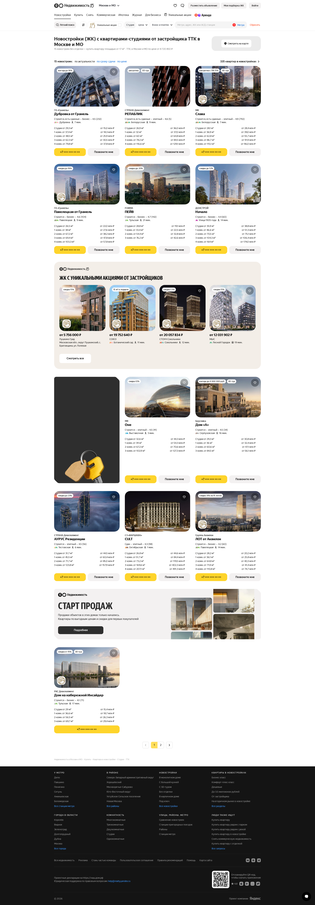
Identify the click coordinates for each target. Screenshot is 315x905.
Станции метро (167, 834)
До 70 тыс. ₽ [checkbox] (68, 423)
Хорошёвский (114, 782)
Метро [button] (240, 25)
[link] (255, 6)
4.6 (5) (168, 119)
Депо (57, 777)
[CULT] (157, 511)
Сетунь (58, 791)
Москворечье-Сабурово (120, 787)
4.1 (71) (80, 700)
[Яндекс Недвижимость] (74, 5)
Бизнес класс (219, 777)
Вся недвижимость (64, 860)
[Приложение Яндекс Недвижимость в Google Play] (247, 883)
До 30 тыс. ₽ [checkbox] (68, 413)
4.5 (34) (224, 430)
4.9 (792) (240, 119)
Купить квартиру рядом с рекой (229, 829)
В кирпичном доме (169, 796)
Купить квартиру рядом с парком (229, 824)
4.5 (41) (153, 430)
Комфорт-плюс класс (223, 782)
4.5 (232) (97, 119)
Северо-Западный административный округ (130, 777)
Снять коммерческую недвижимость (231, 839)
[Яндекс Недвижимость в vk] (248, 860)
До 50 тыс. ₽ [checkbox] (90, 413)
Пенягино (59, 787)
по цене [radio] (122, 61)
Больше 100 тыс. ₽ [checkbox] (72, 432)
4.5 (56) (83, 544)
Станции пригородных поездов (175, 824)
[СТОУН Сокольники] (182, 316)
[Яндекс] (255, 898)
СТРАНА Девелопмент (137, 110)
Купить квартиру (221, 820)
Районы (163, 829)
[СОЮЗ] (132, 316)
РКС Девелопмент (64, 691)
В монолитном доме (170, 777)
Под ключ (164, 801)
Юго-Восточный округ (119, 791)
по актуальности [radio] (85, 61)
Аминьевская (61, 796)
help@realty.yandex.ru (119, 881)
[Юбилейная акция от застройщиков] (203, 99)
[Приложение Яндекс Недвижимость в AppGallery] (252, 883)
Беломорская (61, 801)
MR (197, 110)
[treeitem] (63, 15)
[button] (182, 6)
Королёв (58, 820)
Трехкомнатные (115, 824)
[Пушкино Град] (82, 316)
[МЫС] (233, 316)
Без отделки (165, 791)
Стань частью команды (104, 860)
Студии (111, 834)
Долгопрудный (62, 834)
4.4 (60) (222, 217)
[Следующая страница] (169, 745)
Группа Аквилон (204, 535)
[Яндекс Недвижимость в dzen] (253, 860)
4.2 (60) (222, 544)
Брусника (200, 421)
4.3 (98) (149, 544)
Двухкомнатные (115, 829)
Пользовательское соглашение (136, 860)
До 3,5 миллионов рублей (225, 791)
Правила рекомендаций (170, 860)
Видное (58, 824)
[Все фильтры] (83, 25)
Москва (58, 843)
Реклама (83, 860)
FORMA (129, 208)
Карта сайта (206, 860)
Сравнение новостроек (171, 820)
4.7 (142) (152, 217)
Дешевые (217, 787)
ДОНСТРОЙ (202, 208)
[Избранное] (175, 6)
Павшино (59, 782)
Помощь (191, 860)
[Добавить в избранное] (114, 72)
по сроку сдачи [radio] (106, 61)
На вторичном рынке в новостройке (231, 801)
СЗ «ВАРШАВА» (133, 535)
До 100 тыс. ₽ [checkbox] (91, 423)
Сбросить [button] (255, 25)
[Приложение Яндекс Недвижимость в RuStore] (258, 883)
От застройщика (220, 796)
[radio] (161, 745)
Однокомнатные (115, 839)
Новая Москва (114, 801)
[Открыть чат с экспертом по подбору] (306, 896)
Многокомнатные (116, 820)
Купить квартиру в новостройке (229, 834)
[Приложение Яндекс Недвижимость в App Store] (241, 883)
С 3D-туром (165, 787)
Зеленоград (60, 829)
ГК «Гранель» (61, 110)
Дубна (57, 839)
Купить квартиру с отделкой (227, 843)
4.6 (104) (81, 217)
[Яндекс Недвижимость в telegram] (259, 860)
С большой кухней (169, 782)
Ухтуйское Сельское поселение (124, 796)
